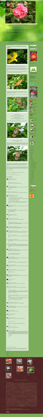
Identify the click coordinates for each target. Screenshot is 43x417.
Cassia (26, 386)
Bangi (21, 384)
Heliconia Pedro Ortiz (33, 392)
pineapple (29, 400)
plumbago (7, 401)
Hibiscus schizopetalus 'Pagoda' (34, 393)
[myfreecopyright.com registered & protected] (33, 81)
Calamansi (10, 386)
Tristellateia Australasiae (31, 404)
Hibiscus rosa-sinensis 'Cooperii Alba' (20, 393)
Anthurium (29, 383)
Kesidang (21, 395)
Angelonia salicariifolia (25, 383)
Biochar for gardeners (35, 135)
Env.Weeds (28, 389)
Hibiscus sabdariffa (25, 393)
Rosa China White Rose (33, 168)
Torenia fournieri (19, 404)
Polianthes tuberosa (12, 401)
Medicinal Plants (33, 396)
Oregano (6, 399)
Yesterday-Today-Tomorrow (18, 406)
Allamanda (9, 383)
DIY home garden (7, 389)
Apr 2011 (32, 175)
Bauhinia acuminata (30, 384)
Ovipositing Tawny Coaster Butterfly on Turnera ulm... (34, 167)
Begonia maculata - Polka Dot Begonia (35, 120)
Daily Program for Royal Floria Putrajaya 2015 (35, 125)
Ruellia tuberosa (11, 402)
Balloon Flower (15, 384)
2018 (31, 153)
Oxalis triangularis (16, 399)
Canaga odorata (15, 386)
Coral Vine (13, 388)
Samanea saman (16, 402)
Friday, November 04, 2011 (17, 253)
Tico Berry (16, 404)
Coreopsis (15, 388)
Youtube (25, 406)
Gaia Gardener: (9, 239)
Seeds (34, 402)
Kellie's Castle (18, 395)
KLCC (26, 395)
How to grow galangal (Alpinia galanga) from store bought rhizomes (35, 104)
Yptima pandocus (28, 406)
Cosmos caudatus (19, 388)
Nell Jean (9, 182)
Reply (8, 180)
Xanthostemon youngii (7, 406)
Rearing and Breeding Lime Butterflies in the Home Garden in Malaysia (35, 107)
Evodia (16, 390)
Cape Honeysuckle (23, 386)
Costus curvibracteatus (27, 388)
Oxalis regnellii (13, 399)
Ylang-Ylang (23, 406)
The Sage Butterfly (10, 218)
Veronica (9, 269)
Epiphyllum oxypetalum (32, 389)
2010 (31, 179)
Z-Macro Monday (31, 406)
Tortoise (22, 404)
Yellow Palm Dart (14, 406)
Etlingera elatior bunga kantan (9, 390)
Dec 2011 (32, 160)
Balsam (17, 384)
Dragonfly (13, 389)
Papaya (28, 399)
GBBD (15, 391)
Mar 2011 (32, 176)
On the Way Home (35, 142)
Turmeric (34, 404)
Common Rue (7, 388)
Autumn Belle (9, 195)
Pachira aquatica (19, 399)
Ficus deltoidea (24, 390)
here (23, 172)
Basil (23, 384)
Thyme (11, 404)
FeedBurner (35, 187)
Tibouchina (14, 404)
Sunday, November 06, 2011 (15, 302)
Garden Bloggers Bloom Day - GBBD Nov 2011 (34, 164)
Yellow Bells (11, 406)
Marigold (30, 396)
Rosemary (6, 402)
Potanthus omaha (34, 401)
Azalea (12, 384)
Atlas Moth (8, 384)
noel (8, 321)
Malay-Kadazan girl (10, 302)
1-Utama (7, 382)
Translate (34, 46)
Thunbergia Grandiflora (8, 404)
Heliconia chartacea (25, 392)
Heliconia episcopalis (29, 392)
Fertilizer (22, 390)
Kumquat (30, 395)
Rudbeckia (9, 402)
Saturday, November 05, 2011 (14, 282)
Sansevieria (22, 402)
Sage (13, 402)
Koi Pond (28, 395)
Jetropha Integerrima (7, 395)
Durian (14, 389)
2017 (31, 154)
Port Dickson (22, 401)
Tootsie (9, 330)
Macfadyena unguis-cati (9, 396)
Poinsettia (9, 401)
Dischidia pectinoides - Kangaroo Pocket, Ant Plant (35, 110)
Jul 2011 (32, 172)
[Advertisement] (22, 26)
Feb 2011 (32, 177)
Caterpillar (35, 386)
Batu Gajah (27, 384)
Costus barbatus (23, 388)
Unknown (9, 191)
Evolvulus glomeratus (19, 390)
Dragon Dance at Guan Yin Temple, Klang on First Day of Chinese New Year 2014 (35, 130)
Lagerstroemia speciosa (34, 395)
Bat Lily (25, 384)
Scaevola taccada (29, 402)
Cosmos (17, 388)
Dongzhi (10, 389)
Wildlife (20, 405)
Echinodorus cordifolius (21, 389)
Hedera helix (19, 392)
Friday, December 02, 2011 (12, 330)
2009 (31, 180)
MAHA (14, 396)
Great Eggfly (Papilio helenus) (11, 392)
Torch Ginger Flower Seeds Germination (35, 100)
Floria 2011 (36, 390)
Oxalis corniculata (9, 399)
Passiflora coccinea (33, 399)
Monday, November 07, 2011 (12, 317)
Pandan (22, 399)
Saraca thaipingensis (25, 402)
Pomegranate (16, 401)
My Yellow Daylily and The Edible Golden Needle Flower (35, 114)
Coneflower (10, 388)
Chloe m (9, 209)
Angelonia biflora (21, 383)
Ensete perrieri (25, 389)
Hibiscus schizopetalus (29, 393)
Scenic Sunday (32, 402)
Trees (27, 404)
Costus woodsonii (31, 388)
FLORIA (28, 390)
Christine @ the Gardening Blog (11, 253)
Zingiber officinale (35, 406)
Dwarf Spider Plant (17, 389)
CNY (28, 387)
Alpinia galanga (12, 383)
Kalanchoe (14, 395)
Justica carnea (11, 395)
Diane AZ (9, 286)
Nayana (9, 261)
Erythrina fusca (35, 389)
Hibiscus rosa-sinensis (8, 393)
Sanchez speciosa (19, 402)
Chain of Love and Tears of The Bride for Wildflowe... (33, 162)
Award (10, 384)
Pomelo (19, 401)
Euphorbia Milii (14, 390)
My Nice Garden (14, 4)
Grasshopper (7, 392)
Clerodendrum (22, 387)
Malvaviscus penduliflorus (23, 396)
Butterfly (7, 386)
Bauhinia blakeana (33, 384)
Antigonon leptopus (32, 383)
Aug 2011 (32, 171)
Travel (24, 404)
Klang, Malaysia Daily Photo (33, 128)
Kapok (16, 395)
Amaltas (14, 383)
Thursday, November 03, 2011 (13, 209)
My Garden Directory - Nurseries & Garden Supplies (33, 123)
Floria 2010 (32, 390)
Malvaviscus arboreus (18, 396)
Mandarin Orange (27, 396)
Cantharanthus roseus (19, 386)
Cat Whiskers (32, 386)
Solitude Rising (10, 226)
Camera (12, 386)
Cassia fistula (29, 386)
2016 (31, 155)
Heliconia (22, 392)
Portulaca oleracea (30, 401)
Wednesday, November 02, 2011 (13, 182)
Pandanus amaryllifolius (25, 399)
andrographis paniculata (17, 383)
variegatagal (9, 282)
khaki (8, 317)
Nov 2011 (32, 161)
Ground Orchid (16, 392)
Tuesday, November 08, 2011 (12, 321)
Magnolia (13, 396)
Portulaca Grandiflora (25, 401)
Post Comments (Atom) (11, 353)
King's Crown (24, 395)
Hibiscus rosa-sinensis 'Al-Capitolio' (14, 393)
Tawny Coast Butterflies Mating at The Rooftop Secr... (33, 166)
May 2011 (32, 174)
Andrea (9, 243)
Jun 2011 (32, 173)
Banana (19, 384)
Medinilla (36, 396)
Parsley (30, 399)
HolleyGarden (9, 230)
